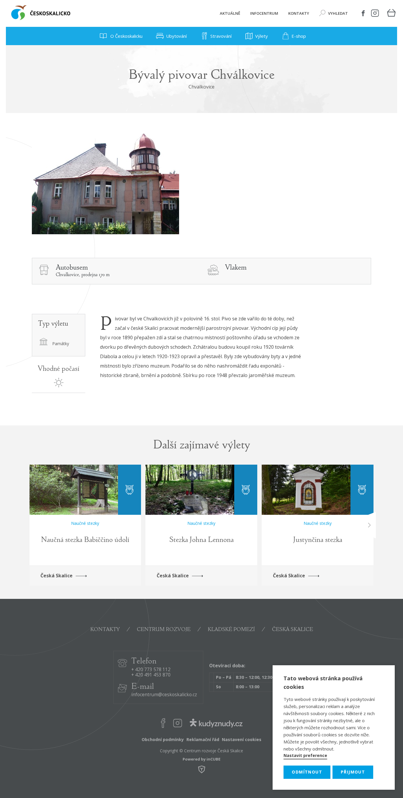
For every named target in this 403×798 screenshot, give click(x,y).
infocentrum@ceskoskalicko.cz (164, 695)
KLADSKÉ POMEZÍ (231, 629)
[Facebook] (363, 13)
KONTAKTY (105, 629)
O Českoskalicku (125, 36)
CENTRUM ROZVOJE (164, 629)
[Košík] (391, 13)
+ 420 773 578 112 (151, 670)
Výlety (261, 36)
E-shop (298, 36)
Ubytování (176, 36)
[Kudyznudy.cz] (216, 724)
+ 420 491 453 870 (151, 675)
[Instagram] (375, 13)
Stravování (221, 36)
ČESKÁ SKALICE (292, 629)
